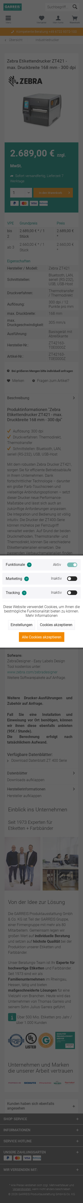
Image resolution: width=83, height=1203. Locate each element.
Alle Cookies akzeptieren (41, 637)
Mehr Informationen (42, 615)
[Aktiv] (72, 564)
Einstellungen (22, 625)
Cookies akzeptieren (56, 625)
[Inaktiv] (72, 578)
